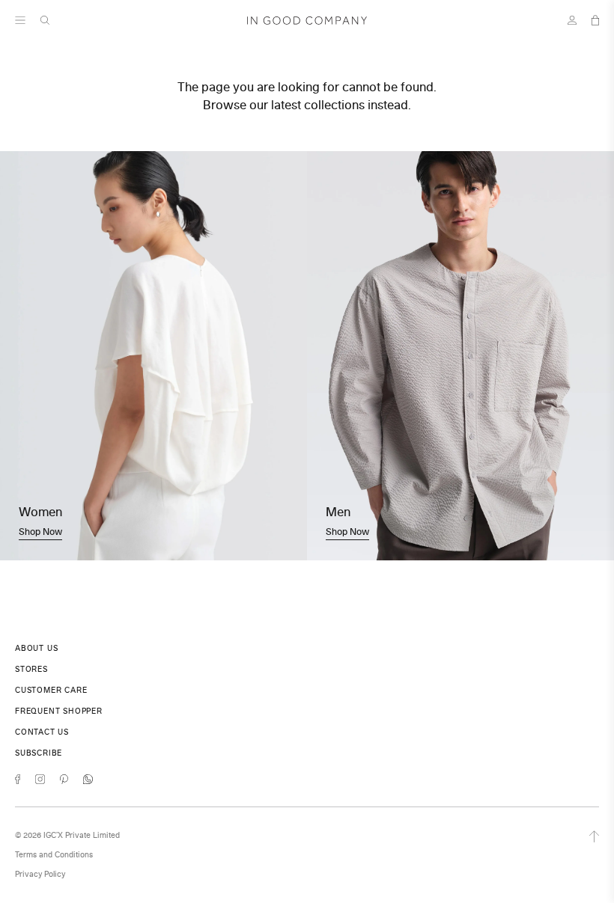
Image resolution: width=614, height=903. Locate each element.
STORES (31, 669)
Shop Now (40, 531)
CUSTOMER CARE (51, 690)
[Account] (572, 20)
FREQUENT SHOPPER (59, 711)
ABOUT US (36, 648)
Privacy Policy (40, 874)
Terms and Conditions (54, 855)
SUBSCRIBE (38, 753)
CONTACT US (42, 732)
